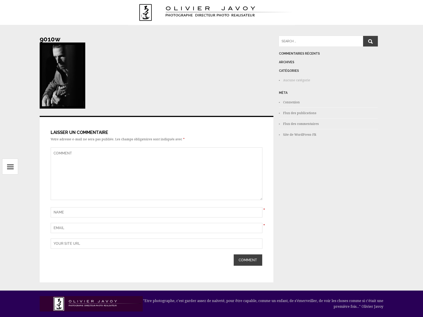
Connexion (291, 102)
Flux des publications (299, 113)
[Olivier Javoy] (211, 12)
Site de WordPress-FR (299, 134)
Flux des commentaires (301, 124)
